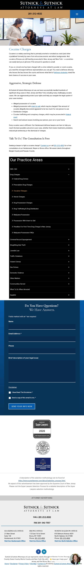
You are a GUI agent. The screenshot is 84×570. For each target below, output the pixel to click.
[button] (77, 14)
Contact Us (42, 564)
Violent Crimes (15, 262)
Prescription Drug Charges (23, 185)
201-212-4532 (35, 13)
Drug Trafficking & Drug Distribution (26, 209)
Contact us (45, 146)
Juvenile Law (14, 251)
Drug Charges (15, 175)
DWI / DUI (13, 169)
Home (7, 564)
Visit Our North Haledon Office (66, 541)
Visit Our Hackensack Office (14, 541)
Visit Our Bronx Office (37, 541)
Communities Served (17, 284)
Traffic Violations (16, 256)
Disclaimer (13, 387)
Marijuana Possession (22, 215)
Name (11, 321)
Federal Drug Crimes (21, 179)
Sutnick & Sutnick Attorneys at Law (66, 564)
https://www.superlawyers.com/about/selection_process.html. (42, 481)
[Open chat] (75, 559)
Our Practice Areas (26, 160)
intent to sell (35, 106)
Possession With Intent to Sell (24, 221)
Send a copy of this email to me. (24, 397)
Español (13, 295)
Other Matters (15, 278)
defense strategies (61, 73)
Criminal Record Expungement (21, 240)
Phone (11, 346)
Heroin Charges (19, 197)
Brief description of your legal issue (23, 358)
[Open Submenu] (71, 169)
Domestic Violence (17, 273)
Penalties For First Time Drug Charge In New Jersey (32, 227)
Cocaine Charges (20, 191)
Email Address (15, 334)
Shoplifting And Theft (17, 245)
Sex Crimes (14, 267)
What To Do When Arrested (20, 289)
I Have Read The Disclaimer (22, 392)
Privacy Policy (24, 564)
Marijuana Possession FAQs (24, 233)
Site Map (33, 564)
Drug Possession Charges (23, 203)
